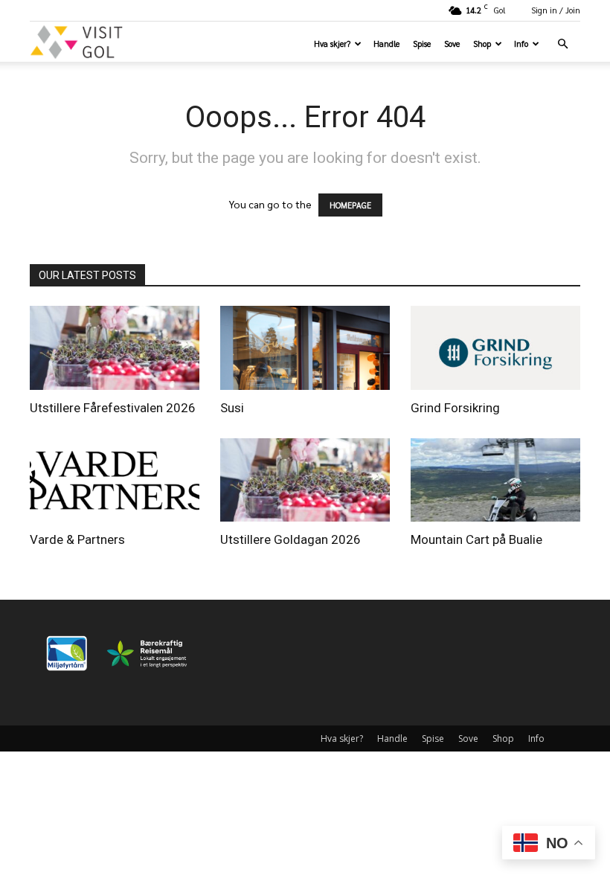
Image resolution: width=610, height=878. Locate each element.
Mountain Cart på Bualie (476, 539)
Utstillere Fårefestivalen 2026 (113, 407)
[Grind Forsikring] (495, 348)
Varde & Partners (77, 539)
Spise (422, 43)
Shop (482, 43)
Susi (232, 407)
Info (521, 43)
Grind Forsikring (455, 407)
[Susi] (305, 348)
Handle (386, 43)
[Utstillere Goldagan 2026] (305, 480)
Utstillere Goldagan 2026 (290, 539)
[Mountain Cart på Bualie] (495, 480)
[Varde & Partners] (114, 480)
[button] (562, 44)
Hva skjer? (332, 43)
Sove (452, 43)
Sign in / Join (555, 10)
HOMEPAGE (350, 205)
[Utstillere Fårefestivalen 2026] (114, 348)
